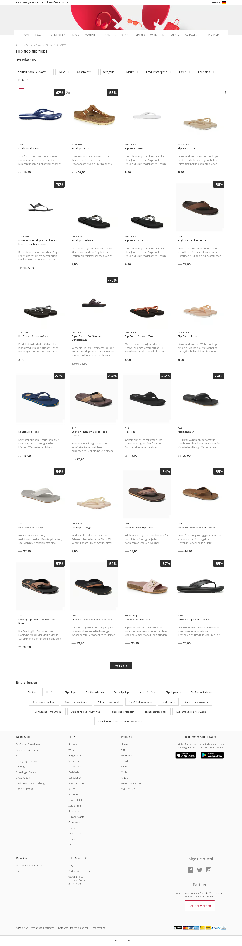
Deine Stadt (58, 35)
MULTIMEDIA (128, 789)
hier (212, 896)
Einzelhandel (23, 777)
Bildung (20, 766)
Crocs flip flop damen (76, 702)
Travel (39, 35)
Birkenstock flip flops (44, 702)
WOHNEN (126, 755)
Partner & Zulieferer (79, 871)
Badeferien (74, 772)
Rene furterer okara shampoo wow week (120, 721)
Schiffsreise (74, 766)
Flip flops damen (95, 692)
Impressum (98, 928)
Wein (153, 35)
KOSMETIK (127, 761)
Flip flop (32, 692)
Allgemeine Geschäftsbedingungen (35, 928)
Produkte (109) (27, 59)
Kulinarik (73, 789)
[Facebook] (190, 870)
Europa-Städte (76, 816)
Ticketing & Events (26, 772)
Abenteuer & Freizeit (27, 750)
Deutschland (75, 833)
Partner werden (199, 906)
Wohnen (91, 35)
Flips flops (70, 692)
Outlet (124, 772)
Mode (76, 35)
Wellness (73, 750)
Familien (73, 794)
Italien (71, 839)
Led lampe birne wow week (191, 711)
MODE (124, 750)
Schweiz (72, 744)
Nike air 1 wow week (108, 702)
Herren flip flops (147, 692)
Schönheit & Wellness (28, 744)
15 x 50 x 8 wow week (140, 702)
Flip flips (50, 692)
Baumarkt (191, 35)
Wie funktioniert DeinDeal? (30, 865)
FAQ (70, 865)
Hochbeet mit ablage (155, 711)
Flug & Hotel (75, 800)
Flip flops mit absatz (201, 692)
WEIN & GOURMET (131, 783)
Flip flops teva (173, 692)
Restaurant (22, 755)
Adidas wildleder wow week (86, 711)
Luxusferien (74, 777)
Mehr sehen (121, 665)
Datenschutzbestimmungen (73, 928)
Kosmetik (109, 35)
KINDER (125, 777)
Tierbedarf (212, 35)
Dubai (71, 844)
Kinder (140, 35)
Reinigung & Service (27, 761)
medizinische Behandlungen (31, 783)
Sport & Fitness (24, 789)
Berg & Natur (75, 755)
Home (26, 35)
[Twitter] (199, 870)
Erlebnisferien (76, 783)
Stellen (19, 871)
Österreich (74, 822)
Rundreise (74, 811)
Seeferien (73, 761)
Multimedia (170, 35)
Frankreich (74, 828)
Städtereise (74, 805)
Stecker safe (168, 702)
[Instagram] (209, 870)
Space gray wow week (196, 702)
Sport (125, 35)
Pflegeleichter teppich (122, 711)
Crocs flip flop (121, 692)
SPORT (125, 766)
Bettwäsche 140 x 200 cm (48, 711)
